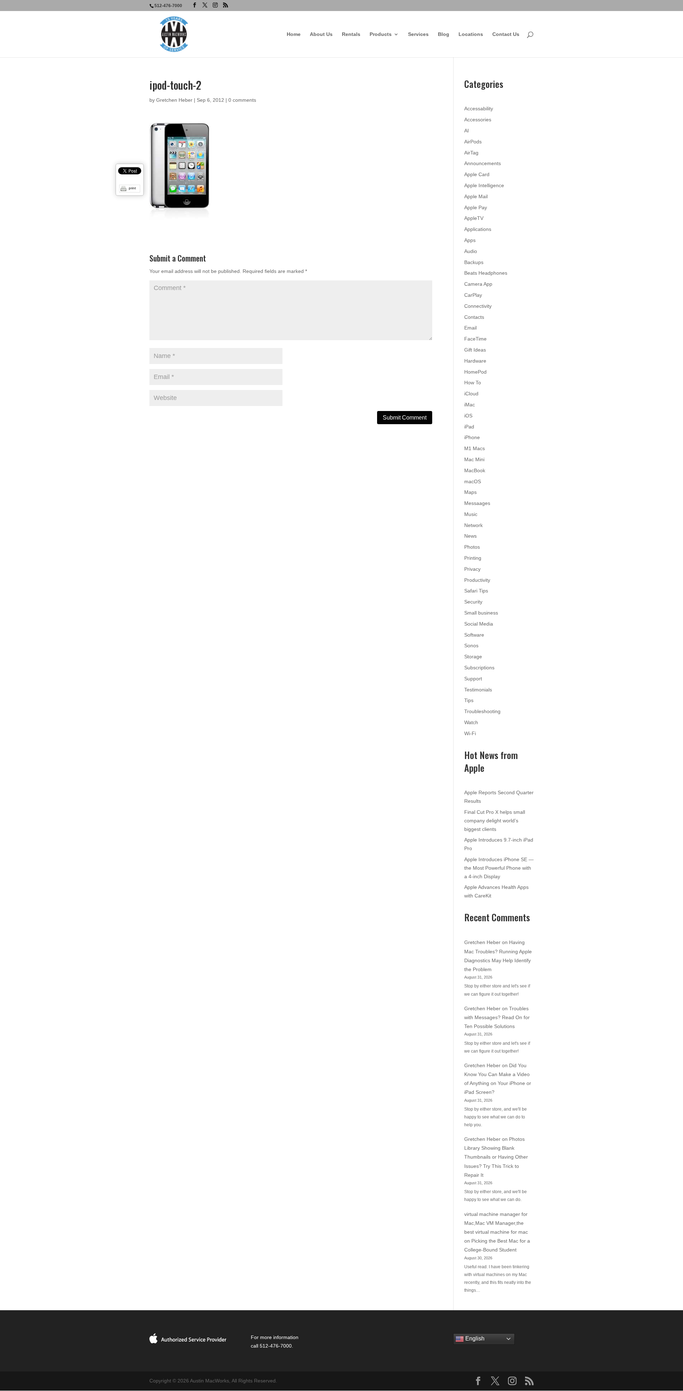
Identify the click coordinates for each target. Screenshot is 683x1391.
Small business (481, 613)
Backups (473, 262)
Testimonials (478, 689)
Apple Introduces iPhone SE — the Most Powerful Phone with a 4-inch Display (499, 868)
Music (470, 514)
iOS (468, 415)
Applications (477, 229)
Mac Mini (474, 459)
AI (466, 130)
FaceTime (475, 339)
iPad (469, 427)
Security (473, 602)
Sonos (471, 645)
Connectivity (478, 306)
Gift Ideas (475, 350)
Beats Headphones (485, 273)
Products (381, 34)
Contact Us (505, 34)
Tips (468, 700)
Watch (471, 722)
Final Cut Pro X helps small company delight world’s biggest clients (494, 820)
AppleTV (473, 218)
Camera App (478, 284)
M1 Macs (474, 448)
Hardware (475, 361)
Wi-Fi (470, 733)
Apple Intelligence (484, 185)
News (470, 536)
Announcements (482, 163)
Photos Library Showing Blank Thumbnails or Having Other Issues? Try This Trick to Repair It (496, 1157)
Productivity (477, 580)
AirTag (471, 153)
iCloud (471, 393)
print (132, 188)
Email (470, 328)
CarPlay (473, 295)
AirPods (473, 141)
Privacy (472, 569)
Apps (470, 240)
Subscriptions (479, 667)
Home (294, 34)
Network (473, 525)
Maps (470, 492)
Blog (443, 34)
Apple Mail (476, 196)
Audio (470, 251)
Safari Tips (476, 591)
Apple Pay (475, 207)
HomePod (475, 372)
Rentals (351, 34)
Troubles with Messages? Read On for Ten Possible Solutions (497, 1017)
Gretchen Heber (174, 100)
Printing (472, 558)
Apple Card (476, 174)
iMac (469, 404)
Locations (471, 34)
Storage (473, 656)
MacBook (474, 470)
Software (474, 635)
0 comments (242, 100)
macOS (472, 481)
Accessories (477, 119)
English (474, 1338)
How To (472, 382)
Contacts (474, 317)
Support (473, 678)
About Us (321, 34)
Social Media (478, 624)
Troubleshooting (482, 711)
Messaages (477, 503)
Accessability (478, 108)
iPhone (472, 437)
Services (418, 34)
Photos (472, 547)
